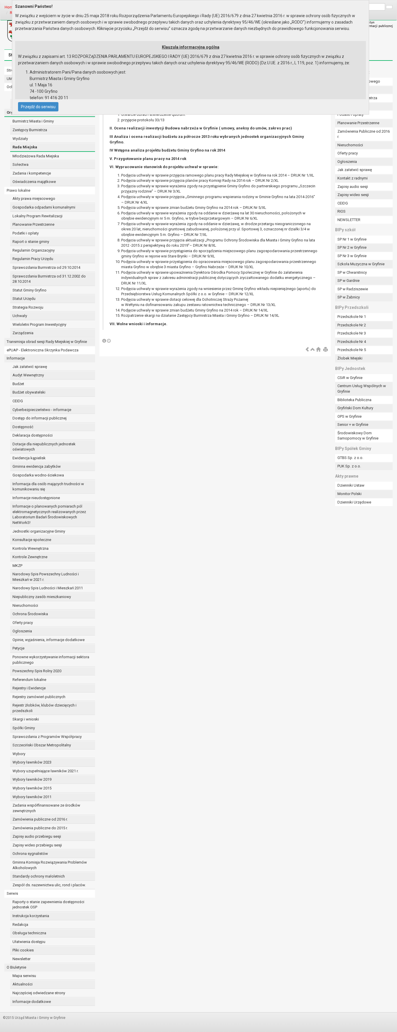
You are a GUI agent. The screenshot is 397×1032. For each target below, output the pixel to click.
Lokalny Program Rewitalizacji (37, 216)
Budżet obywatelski (28, 392)
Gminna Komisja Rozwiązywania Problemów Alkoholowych (49, 865)
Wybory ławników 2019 (31, 779)
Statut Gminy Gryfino (29, 290)
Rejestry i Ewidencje (29, 688)
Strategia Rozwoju (27, 307)
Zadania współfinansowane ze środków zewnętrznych (46, 808)
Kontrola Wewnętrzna (30, 548)
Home (10, 7)
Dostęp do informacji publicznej (39, 418)
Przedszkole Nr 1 (351, 316)
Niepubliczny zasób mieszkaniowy (41, 597)
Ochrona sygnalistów (30, 853)
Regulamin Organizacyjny (33, 250)
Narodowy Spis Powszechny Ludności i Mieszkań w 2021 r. (45, 577)
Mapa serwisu (24, 976)
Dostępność (22, 427)
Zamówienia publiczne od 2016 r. (40, 819)
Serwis (12, 893)
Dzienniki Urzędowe (354, 502)
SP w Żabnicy (348, 297)
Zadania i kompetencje (31, 173)
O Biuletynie (16, 967)
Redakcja (20, 924)
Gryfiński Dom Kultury (355, 408)
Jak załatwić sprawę (29, 366)
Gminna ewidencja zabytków (36, 466)
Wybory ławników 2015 (31, 788)
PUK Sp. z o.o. (349, 466)
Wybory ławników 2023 (31, 762)
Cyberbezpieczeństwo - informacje (41, 410)
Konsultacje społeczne (31, 540)
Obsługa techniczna (29, 933)
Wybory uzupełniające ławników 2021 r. (45, 771)
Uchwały (19, 316)
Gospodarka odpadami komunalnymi (43, 207)
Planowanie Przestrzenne (33, 224)
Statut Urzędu (23, 298)
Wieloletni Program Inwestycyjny (39, 324)
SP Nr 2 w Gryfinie (351, 247)
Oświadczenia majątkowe (34, 181)
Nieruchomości (25, 605)
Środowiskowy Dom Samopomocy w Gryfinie (357, 436)
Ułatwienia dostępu (28, 942)
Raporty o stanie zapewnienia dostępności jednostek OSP (48, 905)
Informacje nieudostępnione (36, 498)
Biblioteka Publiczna (354, 400)
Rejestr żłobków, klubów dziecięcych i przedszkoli (44, 708)
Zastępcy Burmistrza (29, 130)
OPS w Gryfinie (349, 416)
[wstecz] (307, 350)
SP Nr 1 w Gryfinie (351, 239)
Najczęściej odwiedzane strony (38, 993)
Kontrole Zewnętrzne (29, 557)
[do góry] (312, 350)
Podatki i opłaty (25, 233)
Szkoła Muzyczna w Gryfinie (361, 264)
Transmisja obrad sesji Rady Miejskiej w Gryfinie (47, 341)
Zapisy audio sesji (352, 186)
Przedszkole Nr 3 (351, 333)
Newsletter (21, 959)
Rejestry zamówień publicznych (38, 697)
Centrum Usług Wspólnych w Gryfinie (361, 389)
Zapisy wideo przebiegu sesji (37, 845)
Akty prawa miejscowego (33, 198)
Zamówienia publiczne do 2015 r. (40, 828)
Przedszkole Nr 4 (351, 341)
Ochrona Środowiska (30, 614)
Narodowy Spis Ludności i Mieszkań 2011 (47, 588)
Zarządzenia (22, 333)
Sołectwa (20, 164)
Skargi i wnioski (25, 719)
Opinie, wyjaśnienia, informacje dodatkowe (48, 640)
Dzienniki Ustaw (350, 485)
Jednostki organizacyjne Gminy (38, 531)
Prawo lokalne (18, 190)
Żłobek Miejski (349, 358)
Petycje (18, 648)
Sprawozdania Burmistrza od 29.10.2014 (46, 267)
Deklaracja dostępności (32, 435)
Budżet (18, 384)
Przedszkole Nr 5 (351, 350)
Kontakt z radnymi (352, 178)
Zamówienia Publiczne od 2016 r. (363, 134)
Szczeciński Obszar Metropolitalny (41, 745)
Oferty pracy (22, 622)
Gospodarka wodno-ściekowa (38, 475)
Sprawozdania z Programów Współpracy (47, 736)
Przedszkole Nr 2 (351, 325)
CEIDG (17, 401)
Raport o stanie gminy (30, 241)
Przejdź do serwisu (38, 106)
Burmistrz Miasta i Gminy (33, 121)
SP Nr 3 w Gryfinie (351, 256)
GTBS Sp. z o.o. (350, 457)
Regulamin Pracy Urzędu (32, 259)
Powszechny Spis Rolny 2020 (36, 671)
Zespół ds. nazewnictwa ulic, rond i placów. (49, 885)
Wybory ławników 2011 (31, 797)
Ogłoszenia (22, 631)
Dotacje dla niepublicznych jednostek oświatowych (44, 447)
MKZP (17, 565)
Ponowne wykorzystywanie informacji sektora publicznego (50, 660)
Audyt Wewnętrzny (28, 375)
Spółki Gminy (23, 728)
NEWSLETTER (348, 220)
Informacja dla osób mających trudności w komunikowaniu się (48, 487)
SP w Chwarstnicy (352, 272)
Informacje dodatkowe (31, 1001)
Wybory (18, 754)
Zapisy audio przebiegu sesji (36, 836)
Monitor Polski (349, 494)
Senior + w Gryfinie (352, 424)
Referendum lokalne (29, 679)
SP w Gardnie (348, 280)
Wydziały (20, 138)
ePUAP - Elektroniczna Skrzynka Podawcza (42, 350)
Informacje (16, 358)
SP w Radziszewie (352, 289)
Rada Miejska (24, 147)
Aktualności (22, 984)
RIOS (341, 211)
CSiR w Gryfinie (349, 378)
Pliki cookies (23, 950)
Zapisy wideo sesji (353, 195)
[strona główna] (318, 350)
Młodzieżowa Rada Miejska (35, 156)
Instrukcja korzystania (30, 916)
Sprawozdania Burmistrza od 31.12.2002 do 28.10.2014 (49, 279)
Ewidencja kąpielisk (29, 458)
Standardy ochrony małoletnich (38, 876)
